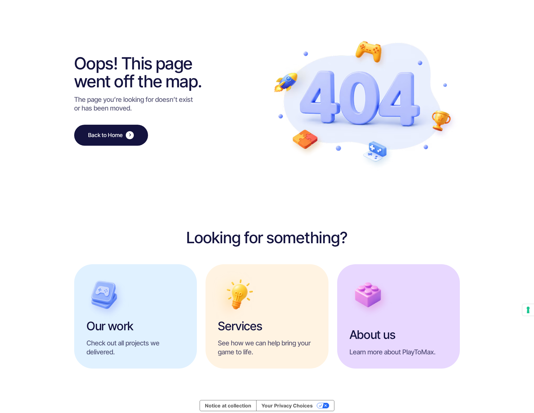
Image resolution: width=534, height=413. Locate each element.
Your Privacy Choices (287, 406)
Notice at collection (228, 406)
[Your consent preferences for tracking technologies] (528, 310)
